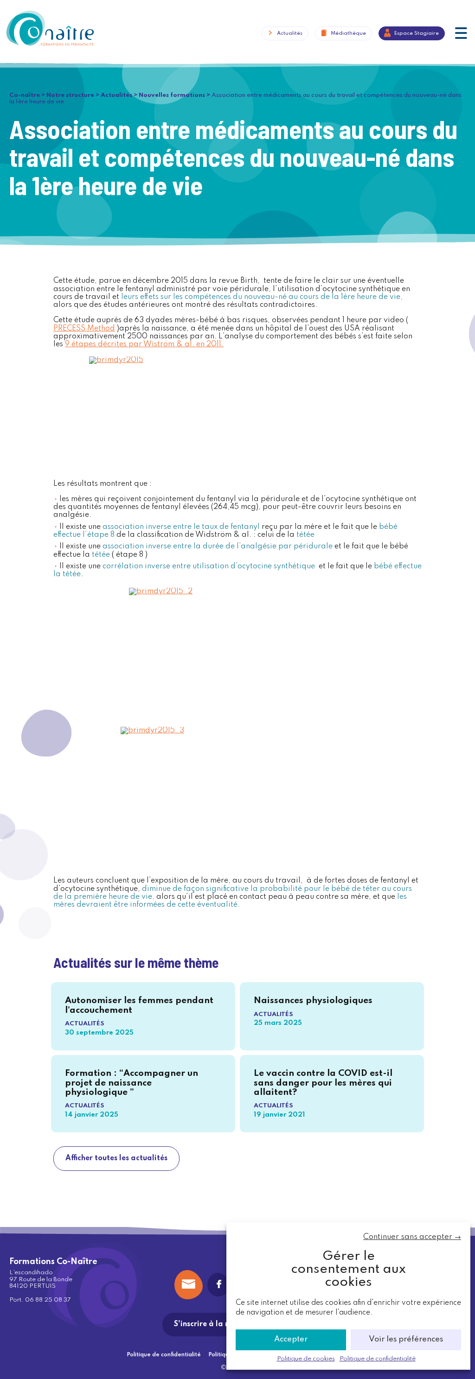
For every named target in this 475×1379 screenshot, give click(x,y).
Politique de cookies (306, 1359)
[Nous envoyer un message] (188, 1284)
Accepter (291, 1339)
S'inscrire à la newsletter (218, 1324)
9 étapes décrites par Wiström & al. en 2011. (144, 344)
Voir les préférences (406, 1339)
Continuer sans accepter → (412, 1237)
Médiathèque (348, 33)
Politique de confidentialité (378, 1359)
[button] (461, 34)
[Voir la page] (219, 1284)
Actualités (289, 33)
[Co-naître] (50, 28)
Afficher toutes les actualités (116, 1158)
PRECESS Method (84, 328)
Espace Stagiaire (416, 33)
